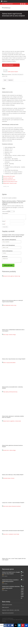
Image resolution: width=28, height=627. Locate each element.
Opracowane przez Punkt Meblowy (8, 619)
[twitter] (23, 4)
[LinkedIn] (19, 625)
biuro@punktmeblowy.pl (8, 3)
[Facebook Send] (12, 625)
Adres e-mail (8, 245)
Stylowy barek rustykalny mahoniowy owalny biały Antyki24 (11, 587)
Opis (5, 80)
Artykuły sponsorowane (7, 604)
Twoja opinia (5, 213)
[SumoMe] (26, 625)
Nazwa (4, 221)
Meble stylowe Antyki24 (13, 71)
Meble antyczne (5, 607)
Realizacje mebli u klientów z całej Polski (10, 610)
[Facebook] (9, 625)
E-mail (3, 224)
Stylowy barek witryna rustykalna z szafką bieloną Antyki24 (10, 580)
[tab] (5, 80)
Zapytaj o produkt (8, 65)
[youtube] (25, 4)
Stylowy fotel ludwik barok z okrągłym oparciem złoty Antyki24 (11, 573)
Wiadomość (4, 256)
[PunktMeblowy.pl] (5, 7)
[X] (16, 625)
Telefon (7, 251)
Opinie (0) (10, 80)
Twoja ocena (5, 211)
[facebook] (21, 4)
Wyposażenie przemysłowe (8, 613)
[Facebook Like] (5, 625)
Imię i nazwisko (9, 239)
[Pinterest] (23, 625)
